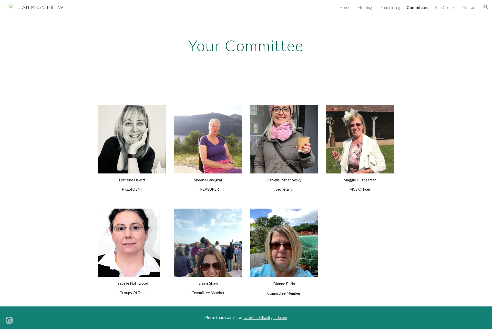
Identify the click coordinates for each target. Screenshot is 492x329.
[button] (486, 7)
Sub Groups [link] (445, 7)
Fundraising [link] (390, 7)
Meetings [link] (365, 7)
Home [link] (345, 7)
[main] (246, 45)
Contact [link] (469, 7)
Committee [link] (417, 7)
